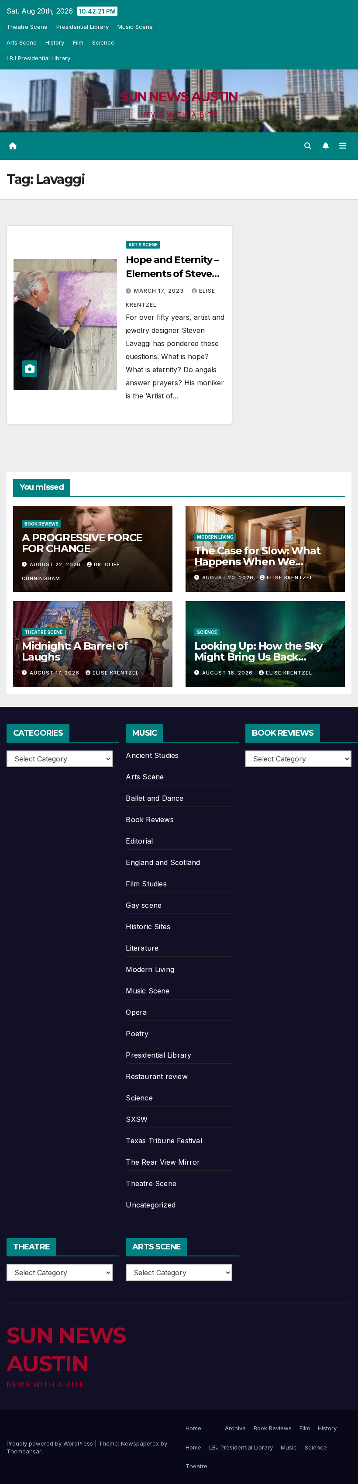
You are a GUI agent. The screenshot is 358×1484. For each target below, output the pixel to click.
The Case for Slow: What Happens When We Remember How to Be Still (262, 561)
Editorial (139, 841)
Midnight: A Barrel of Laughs (75, 651)
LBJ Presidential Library (38, 58)
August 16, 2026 (228, 673)
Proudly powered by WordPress (51, 1443)
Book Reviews (41, 523)
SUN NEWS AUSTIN (179, 97)
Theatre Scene (27, 26)
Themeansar (24, 1451)
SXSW (137, 1119)
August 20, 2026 (228, 577)
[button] (307, 146)
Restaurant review (156, 1076)
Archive (235, 1428)
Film (78, 42)
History (54, 42)
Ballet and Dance (154, 798)
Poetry (137, 1033)
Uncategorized (151, 1204)
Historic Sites (148, 926)
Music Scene (135, 26)
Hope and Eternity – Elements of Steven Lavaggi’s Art (172, 274)
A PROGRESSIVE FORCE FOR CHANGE (82, 543)
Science (103, 42)
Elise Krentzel (290, 577)
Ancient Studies (152, 755)
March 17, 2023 (160, 290)
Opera (136, 1012)
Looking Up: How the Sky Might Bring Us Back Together (258, 657)
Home (193, 1428)
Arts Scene (22, 42)
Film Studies (146, 883)
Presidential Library (82, 26)
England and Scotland (163, 862)
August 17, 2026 (55, 673)
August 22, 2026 (56, 564)
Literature (142, 948)
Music (289, 1447)
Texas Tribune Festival (164, 1140)
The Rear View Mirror (163, 1162)
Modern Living (215, 537)
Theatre (196, 1466)
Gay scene (144, 905)
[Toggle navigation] (342, 145)
